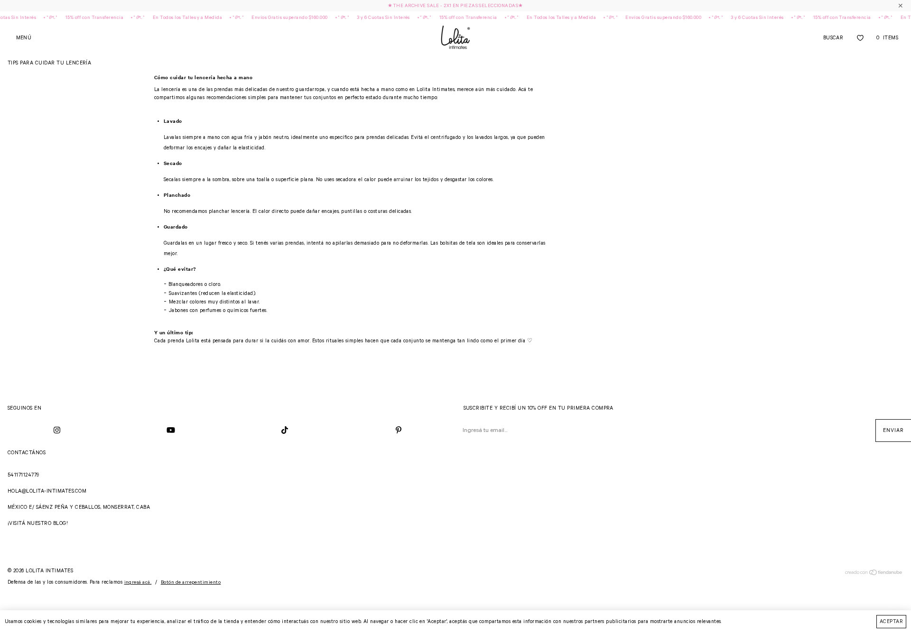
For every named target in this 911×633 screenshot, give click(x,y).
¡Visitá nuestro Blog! (38, 523)
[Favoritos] (860, 38)
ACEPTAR (891, 621)
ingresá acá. (138, 582)
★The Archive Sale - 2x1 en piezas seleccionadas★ (455, 6)
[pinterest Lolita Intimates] (398, 430)
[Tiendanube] (873, 574)
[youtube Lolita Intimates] (170, 430)
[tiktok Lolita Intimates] (284, 430)
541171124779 (23, 475)
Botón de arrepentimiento (191, 582)
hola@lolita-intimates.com (47, 491)
